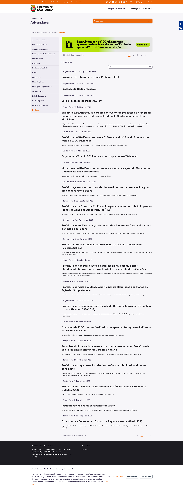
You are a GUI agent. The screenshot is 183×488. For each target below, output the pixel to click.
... (141, 55)
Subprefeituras (42, 32)
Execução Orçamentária (42, 86)
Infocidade (36, 77)
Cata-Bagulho (38, 101)
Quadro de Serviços (40, 49)
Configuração (118, 477)
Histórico (36, 63)
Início (32, 32)
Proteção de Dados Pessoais (43, 54)
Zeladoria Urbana (39, 96)
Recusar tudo (146, 477)
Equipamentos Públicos (41, 68)
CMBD (34, 72)
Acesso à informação (37, 2)
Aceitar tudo (132, 477)
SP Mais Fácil (37, 91)
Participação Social (40, 44)
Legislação (66, 2)
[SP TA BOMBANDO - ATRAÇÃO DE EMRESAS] (107, 44)
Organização (37, 58)
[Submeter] (150, 67)
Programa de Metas (40, 105)
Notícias (35, 110)
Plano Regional (38, 82)
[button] (150, 55)
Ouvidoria (74, 2)
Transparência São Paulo (53, 2)
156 (80, 2)
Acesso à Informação (40, 40)
